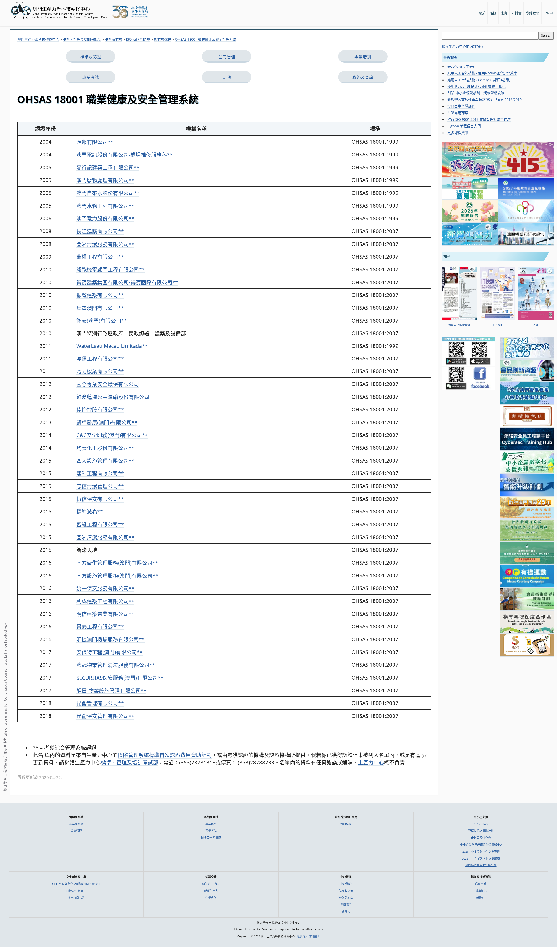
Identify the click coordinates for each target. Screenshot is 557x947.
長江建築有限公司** (100, 231)
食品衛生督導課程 (461, 106)
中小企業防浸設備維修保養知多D (481, 844)
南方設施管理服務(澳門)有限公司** (117, 575)
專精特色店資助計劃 (481, 831)
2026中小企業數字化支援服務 (481, 851)
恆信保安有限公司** (100, 499)
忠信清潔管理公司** (100, 486)
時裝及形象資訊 (76, 891)
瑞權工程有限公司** (100, 256)
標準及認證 (90, 57)
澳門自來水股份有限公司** (107, 193)
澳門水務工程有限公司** (105, 205)
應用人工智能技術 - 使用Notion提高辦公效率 (482, 73)
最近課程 (450, 57)
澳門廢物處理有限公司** (105, 180)
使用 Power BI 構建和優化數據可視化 (476, 86)
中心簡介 (346, 884)
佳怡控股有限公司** (100, 409)
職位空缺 (481, 884)
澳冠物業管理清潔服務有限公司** (115, 664)
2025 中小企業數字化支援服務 (481, 858)
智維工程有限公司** (100, 524)
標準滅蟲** (89, 511)
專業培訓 (362, 57)
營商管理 (226, 57)
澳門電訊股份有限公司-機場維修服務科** (124, 154)
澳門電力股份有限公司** (105, 218)
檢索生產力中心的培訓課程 (462, 46)
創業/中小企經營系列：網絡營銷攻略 (475, 93)
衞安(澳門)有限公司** (101, 320)
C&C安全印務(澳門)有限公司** (112, 435)
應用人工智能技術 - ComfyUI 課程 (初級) (478, 79)
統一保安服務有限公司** (105, 588)
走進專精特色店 (481, 837)
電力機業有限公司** (100, 371)
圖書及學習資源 (211, 837)
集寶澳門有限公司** (100, 307)
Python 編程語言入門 (464, 126)
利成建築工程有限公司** (105, 601)
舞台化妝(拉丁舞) (460, 66)
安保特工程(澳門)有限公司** (109, 652)
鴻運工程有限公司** (100, 358)
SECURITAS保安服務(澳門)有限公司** (119, 677)
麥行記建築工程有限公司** (107, 167)
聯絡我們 (346, 904)
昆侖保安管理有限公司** (105, 716)
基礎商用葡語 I (458, 113)
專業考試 (90, 77)
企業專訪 (211, 898)
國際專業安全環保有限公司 (107, 384)
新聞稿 (346, 911)
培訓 (493, 13)
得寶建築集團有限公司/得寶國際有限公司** (127, 282)
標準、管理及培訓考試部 (129, 762)
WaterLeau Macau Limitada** (112, 345)
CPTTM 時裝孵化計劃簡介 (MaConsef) (76, 884)
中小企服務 (481, 824)
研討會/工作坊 (211, 884)
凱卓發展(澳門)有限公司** (106, 422)
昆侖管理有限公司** (100, 703)
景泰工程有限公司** (100, 626)
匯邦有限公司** (94, 141)
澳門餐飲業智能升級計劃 (481, 865)
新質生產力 (211, 891)
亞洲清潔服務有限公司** (105, 244)
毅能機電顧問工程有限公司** (110, 269)
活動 (227, 77)
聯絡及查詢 (362, 77)
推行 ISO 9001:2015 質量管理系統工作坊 (479, 119)
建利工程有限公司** (100, 473)
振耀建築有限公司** (100, 295)
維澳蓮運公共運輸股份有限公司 (112, 397)
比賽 (503, 13)
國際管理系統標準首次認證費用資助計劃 (165, 755)
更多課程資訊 (457, 132)
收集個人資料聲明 (308, 936)
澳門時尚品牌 (76, 898)
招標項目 (481, 898)
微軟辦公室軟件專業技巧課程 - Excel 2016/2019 (484, 99)
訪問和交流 (346, 891)
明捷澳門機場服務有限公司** (110, 639)
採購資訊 (481, 891)
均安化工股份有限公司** (105, 447)
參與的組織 (346, 898)
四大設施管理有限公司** (105, 460)
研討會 (516, 13)
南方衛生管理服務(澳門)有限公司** (117, 562)
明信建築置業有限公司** (105, 614)
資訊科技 (346, 824)
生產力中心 (371, 762)
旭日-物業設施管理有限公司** (111, 690)
